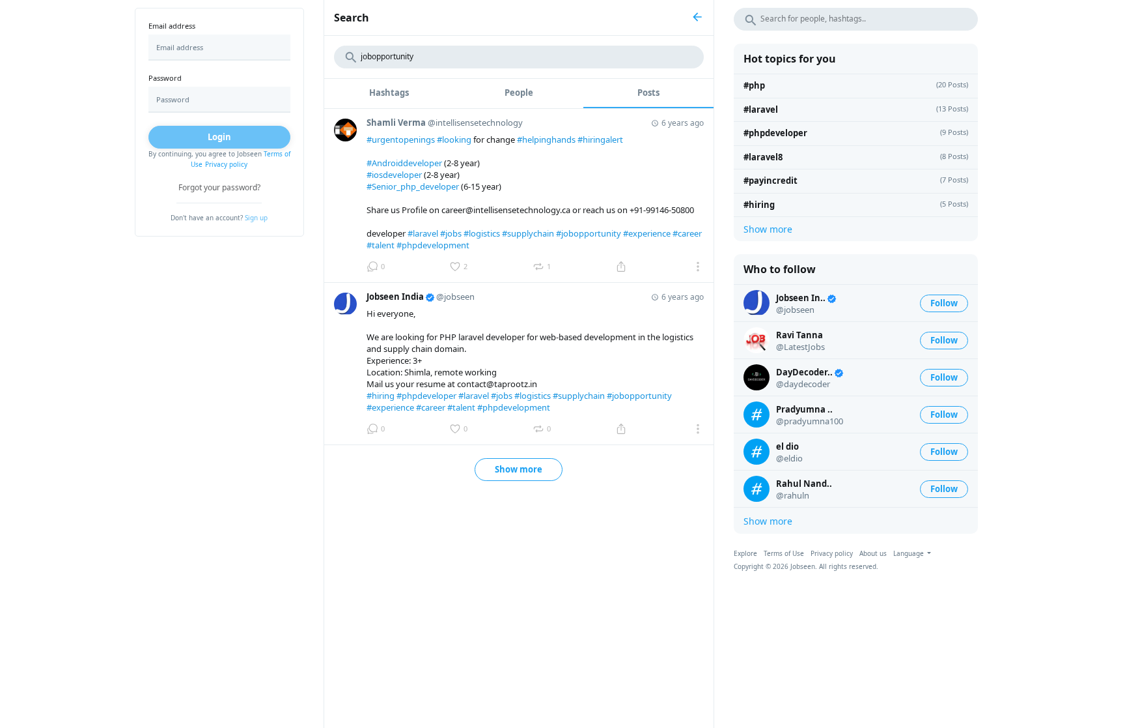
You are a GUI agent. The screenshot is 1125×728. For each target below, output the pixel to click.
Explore (745, 553)
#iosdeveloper (394, 175)
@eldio (789, 458)
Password (165, 78)
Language (909, 553)
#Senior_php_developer (413, 186)
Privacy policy (226, 164)
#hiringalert (600, 139)
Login (219, 137)
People (519, 92)
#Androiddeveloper (404, 163)
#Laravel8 (763, 157)
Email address (171, 26)
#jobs (451, 233)
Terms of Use (784, 553)
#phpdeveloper (426, 395)
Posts (648, 92)
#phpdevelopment (432, 245)
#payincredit (770, 180)
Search (351, 17)
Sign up (256, 217)
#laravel (423, 233)
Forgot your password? (219, 187)
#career (687, 233)
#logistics (482, 233)
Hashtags (389, 92)
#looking (454, 139)
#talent (381, 245)
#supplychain (528, 233)
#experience (647, 233)
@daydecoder (803, 384)
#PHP (754, 85)
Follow (944, 303)
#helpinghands (546, 139)
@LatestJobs (800, 347)
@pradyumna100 (809, 421)
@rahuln (792, 495)
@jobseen (795, 309)
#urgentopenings (401, 139)
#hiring (381, 395)
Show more (518, 469)
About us (873, 553)
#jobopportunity (588, 233)
